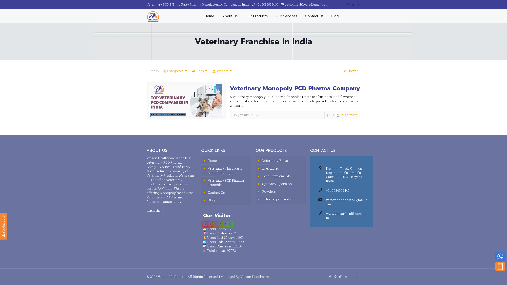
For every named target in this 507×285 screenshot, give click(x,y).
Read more (349, 115)
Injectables (270, 168)
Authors (222, 71)
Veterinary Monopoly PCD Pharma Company (295, 88)
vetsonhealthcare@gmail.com (306, 4)
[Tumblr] (358, 4)
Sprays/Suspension (277, 184)
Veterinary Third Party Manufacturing (225, 170)
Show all (353, 71)
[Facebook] (342, 4)
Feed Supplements (276, 176)
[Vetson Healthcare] (153, 16)
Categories (175, 71)
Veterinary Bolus (275, 161)
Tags (200, 71)
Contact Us (216, 192)
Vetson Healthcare (254, 277)
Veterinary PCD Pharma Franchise (226, 182)
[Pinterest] (348, 4)
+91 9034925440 (267, 4)
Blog (211, 200)
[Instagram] (353, 4)
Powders (269, 191)
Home (212, 161)
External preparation (278, 199)
